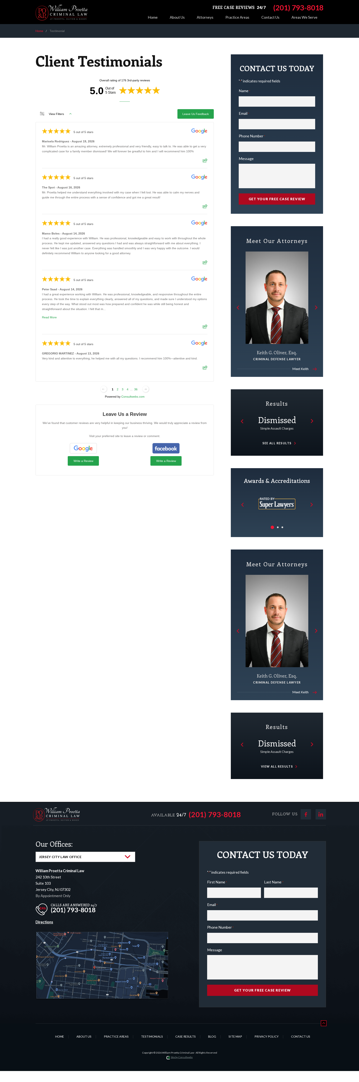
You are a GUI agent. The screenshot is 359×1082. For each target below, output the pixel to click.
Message (246, 158)
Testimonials (152, 1036)
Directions (44, 922)
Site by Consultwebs (182, 1057)
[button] (238, 307)
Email (244, 113)
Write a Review (83, 461)
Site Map (235, 1036)
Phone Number (252, 136)
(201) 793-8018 (215, 814)
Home (153, 17)
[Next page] (146, 389)
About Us (177, 17)
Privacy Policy (266, 1036)
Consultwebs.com (133, 396)
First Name (217, 882)
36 (136, 389)
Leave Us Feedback (195, 114)
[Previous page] (104, 389)
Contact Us (270, 17)
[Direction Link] (102, 935)
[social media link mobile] (306, 814)
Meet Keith (300, 369)
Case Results (185, 1036)
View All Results (277, 766)
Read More (49, 317)
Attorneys (205, 17)
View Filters (56, 114)
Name (244, 90)
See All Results (277, 443)
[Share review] (205, 161)
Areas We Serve (304, 17)
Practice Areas (237, 17)
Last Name (273, 882)
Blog (212, 1036)
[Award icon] (277, 495)
